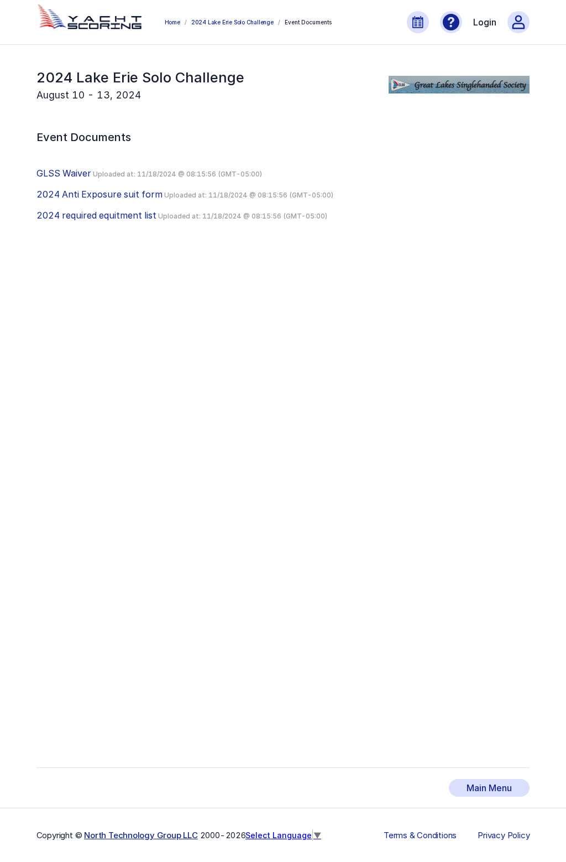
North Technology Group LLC (141, 835)
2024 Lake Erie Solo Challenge (232, 22)
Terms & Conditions (420, 835)
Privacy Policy (504, 835)
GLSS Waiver (63, 173)
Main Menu (489, 787)
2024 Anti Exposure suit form (99, 194)
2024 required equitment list (96, 215)
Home (172, 22)
